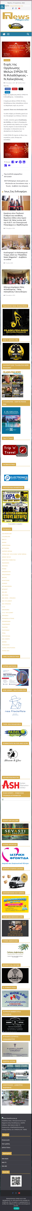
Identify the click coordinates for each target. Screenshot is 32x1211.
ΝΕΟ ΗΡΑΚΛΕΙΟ (6, 604)
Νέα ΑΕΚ (4, 1166)
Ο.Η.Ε (3, 607)
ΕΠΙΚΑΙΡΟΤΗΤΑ (6, 571)
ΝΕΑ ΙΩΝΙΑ (5, 595)
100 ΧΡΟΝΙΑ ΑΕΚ (7, 533)
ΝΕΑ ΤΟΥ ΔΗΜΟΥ (7, 601)
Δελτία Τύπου (6, 1147)
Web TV (4, 1162)
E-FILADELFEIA (6, 536)
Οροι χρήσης (6, 1144)
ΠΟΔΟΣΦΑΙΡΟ (6, 624)
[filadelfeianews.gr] (4, 34)
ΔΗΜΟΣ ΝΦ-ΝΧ (6, 557)
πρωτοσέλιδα (12, 524)
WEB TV (4, 539)
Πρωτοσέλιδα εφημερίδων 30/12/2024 (13, 175)
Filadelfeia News (21, 83)
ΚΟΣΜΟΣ (4, 583)
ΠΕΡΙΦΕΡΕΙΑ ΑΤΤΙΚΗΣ (8, 618)
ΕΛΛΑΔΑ (4, 569)
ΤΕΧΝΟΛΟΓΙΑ (5, 645)
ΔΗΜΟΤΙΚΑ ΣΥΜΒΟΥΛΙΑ (9, 560)
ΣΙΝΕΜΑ (4, 642)
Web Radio (5, 1158)
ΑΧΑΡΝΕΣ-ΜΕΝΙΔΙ (7, 551)
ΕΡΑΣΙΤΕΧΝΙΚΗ (6, 574)
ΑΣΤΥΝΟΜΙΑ (5, 548)
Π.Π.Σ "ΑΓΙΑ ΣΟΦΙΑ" (7, 612)
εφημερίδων (19, 524)
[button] (2, 6)
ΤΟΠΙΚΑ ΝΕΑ (7, 60)
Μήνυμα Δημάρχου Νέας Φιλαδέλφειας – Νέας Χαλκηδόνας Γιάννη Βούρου (15, 289)
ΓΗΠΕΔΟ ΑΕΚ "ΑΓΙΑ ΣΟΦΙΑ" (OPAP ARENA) (14, 554)
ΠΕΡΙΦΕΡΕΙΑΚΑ (6, 621)
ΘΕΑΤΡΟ (4, 577)
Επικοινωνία (6, 1140)
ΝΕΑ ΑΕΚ (4, 592)
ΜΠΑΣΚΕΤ (5, 589)
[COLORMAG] (9, 1118)
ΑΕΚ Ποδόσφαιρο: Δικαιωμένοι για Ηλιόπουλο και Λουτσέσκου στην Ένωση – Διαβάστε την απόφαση (16, 183)
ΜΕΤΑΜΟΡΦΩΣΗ (7, 586)
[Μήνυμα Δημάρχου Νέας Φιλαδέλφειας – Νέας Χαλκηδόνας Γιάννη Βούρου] (16, 271)
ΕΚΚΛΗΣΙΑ (5, 566)
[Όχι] (30, 1204)
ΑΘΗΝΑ (4, 542)
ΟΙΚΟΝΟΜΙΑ (5, 610)
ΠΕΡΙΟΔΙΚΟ (5, 615)
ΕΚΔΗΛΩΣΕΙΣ (5, 563)
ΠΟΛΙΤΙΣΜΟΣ (5, 630)
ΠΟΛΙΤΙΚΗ (5, 627)
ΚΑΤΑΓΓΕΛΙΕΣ (5, 580)
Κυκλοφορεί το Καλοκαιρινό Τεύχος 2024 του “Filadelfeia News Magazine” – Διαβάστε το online (15, 256)
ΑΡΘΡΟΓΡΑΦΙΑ (6, 545)
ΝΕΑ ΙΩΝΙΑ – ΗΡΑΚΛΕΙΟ (8, 598)
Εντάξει (16, 1208)
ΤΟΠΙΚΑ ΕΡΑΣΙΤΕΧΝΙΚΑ (8, 648)
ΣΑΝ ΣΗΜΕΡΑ (6, 639)
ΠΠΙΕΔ (3, 633)
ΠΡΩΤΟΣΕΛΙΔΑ (6, 636)
